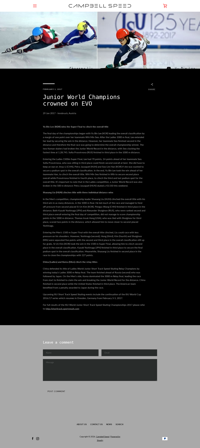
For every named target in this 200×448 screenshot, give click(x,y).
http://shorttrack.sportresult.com (62, 308)
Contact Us (96, 424)
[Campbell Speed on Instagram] (37, 438)
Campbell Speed (102, 436)
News (109, 424)
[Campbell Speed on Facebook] (32, 438)
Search (119, 424)
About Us (82, 424)
